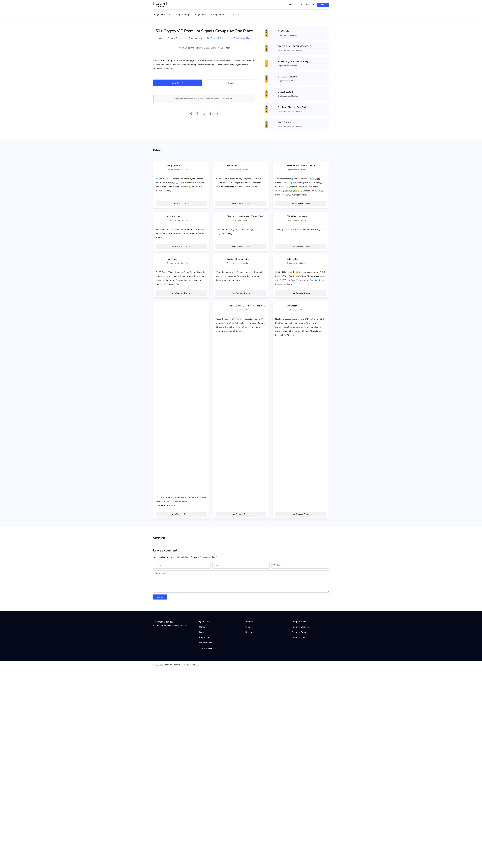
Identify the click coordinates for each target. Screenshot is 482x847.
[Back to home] (160, 5)
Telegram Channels (162, 14)
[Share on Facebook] (210, 113)
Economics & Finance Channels (290, 840)
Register (310, 5)
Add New (323, 5)
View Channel (177, 83)
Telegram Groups (182, 14)
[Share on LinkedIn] (217, 113)
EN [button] (290, 5)
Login (300, 5)
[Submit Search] (230, 14)
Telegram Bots (201, 14)
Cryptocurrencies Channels (288, 35)
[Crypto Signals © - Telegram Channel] (271, 629)
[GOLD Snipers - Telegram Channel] (271, 837)
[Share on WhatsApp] (197, 113)
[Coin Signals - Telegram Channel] (271, 33)
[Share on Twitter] (204, 113)
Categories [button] (216, 14)
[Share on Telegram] (191, 113)
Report (230, 83)
